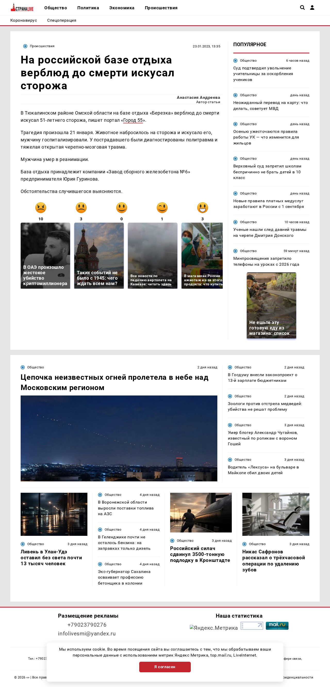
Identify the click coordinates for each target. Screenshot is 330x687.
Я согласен (165, 667)
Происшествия (42, 46)
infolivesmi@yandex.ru (87, 634)
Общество (248, 60)
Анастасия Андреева (198, 97)
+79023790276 (87, 625)
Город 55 (133, 120)
